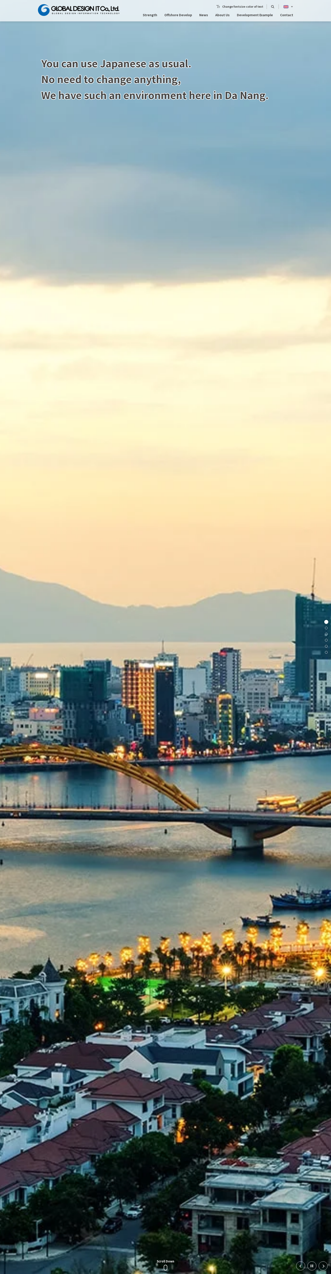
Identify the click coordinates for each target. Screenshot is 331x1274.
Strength (150, 15)
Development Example (255, 15)
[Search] (273, 6)
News (203, 15)
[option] (165, 637)
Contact (286, 15)
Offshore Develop (178, 15)
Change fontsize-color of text (242, 6)
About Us (222, 15)
